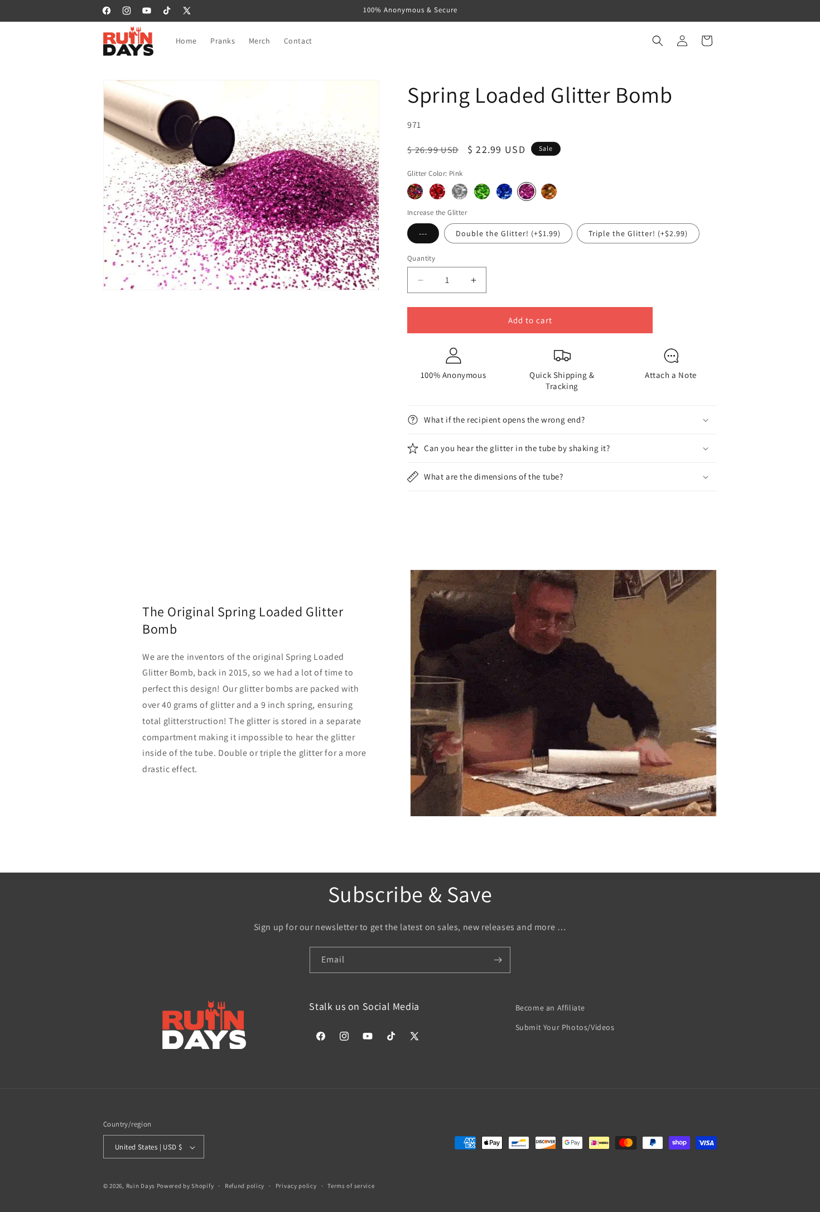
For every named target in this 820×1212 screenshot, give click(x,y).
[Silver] (459, 191)
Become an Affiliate (550, 1008)
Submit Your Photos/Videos (565, 1027)
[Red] (437, 191)
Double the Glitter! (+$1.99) (508, 233)
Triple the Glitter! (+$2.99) (638, 233)
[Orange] (549, 191)
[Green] (482, 191)
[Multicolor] (415, 191)
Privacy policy (296, 1186)
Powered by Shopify (185, 1186)
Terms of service (350, 1186)
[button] (657, 40)
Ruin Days (140, 1186)
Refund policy (244, 1186)
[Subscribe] (497, 960)
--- (423, 233)
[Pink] (526, 191)
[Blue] (504, 191)
